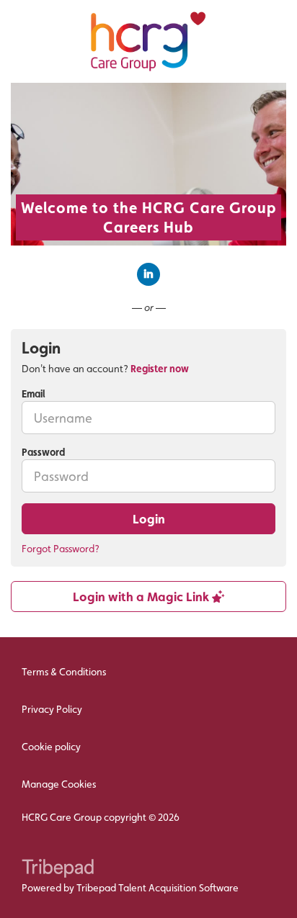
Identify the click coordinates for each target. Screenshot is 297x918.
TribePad (58, 870)
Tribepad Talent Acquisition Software (157, 888)
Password (43, 452)
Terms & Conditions (64, 672)
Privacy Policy (52, 709)
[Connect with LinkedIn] (148, 274)
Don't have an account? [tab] (105, 368)
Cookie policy (51, 746)
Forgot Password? (60, 548)
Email (33, 394)
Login (149, 518)
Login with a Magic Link (142, 596)
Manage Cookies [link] (59, 784)
